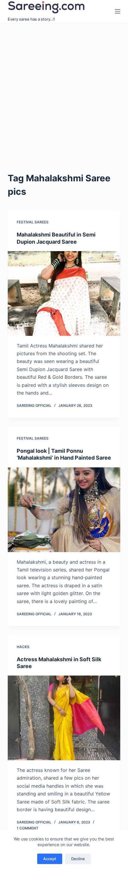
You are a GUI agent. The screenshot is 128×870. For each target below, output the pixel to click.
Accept (49, 858)
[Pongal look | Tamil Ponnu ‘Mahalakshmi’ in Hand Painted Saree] (64, 509)
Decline (78, 858)
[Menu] (117, 11)
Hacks (23, 647)
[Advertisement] (64, 89)
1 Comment (27, 828)
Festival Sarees (33, 222)
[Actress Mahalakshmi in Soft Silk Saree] (64, 718)
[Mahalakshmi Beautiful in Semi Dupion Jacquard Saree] (64, 293)
